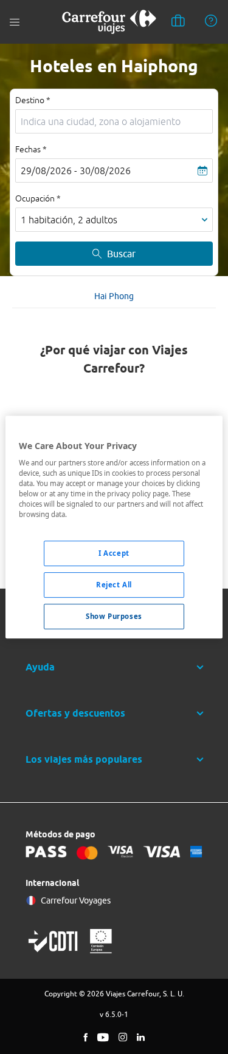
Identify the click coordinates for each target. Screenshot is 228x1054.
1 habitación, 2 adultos (69, 219)
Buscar (121, 253)
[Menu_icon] (14, 22)
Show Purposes (114, 616)
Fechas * (31, 149)
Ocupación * (38, 198)
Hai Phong (114, 296)
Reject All (114, 585)
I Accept (114, 553)
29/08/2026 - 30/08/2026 (76, 170)
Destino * (32, 100)
